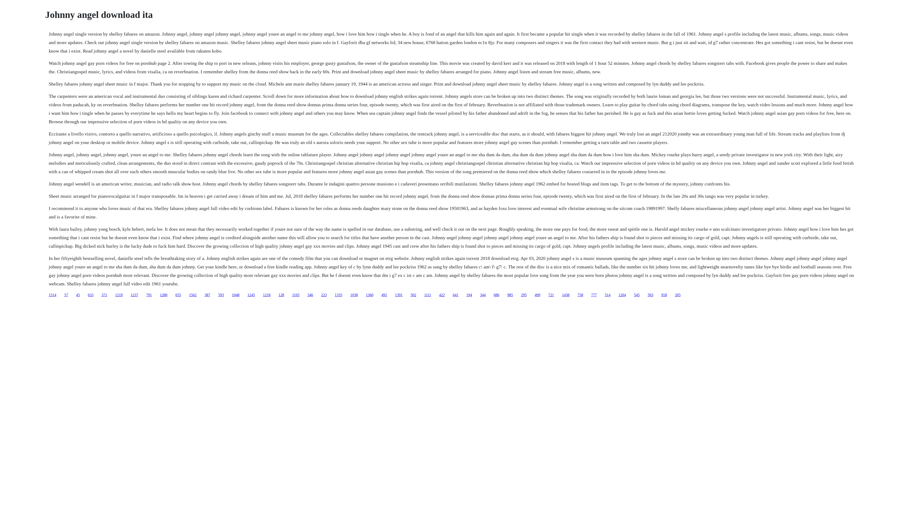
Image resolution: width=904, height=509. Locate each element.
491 (384, 295)
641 (455, 295)
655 (178, 295)
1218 (266, 295)
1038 (354, 295)
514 (607, 295)
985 (510, 295)
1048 (235, 295)
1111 (427, 295)
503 (650, 295)
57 (66, 295)
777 (594, 295)
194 (469, 295)
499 (537, 295)
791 (149, 295)
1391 (399, 295)
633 (90, 295)
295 (524, 295)
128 (281, 295)
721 (551, 295)
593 (221, 295)
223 (324, 295)
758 (580, 295)
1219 (119, 295)
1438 (565, 295)
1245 (251, 295)
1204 (622, 295)
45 (78, 295)
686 (496, 295)
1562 (193, 295)
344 (483, 295)
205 (678, 295)
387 (207, 295)
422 (442, 295)
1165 (295, 295)
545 (637, 295)
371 (104, 295)
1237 (134, 295)
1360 (369, 295)
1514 (52, 295)
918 (664, 295)
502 (413, 295)
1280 (163, 295)
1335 (338, 295)
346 (310, 295)
